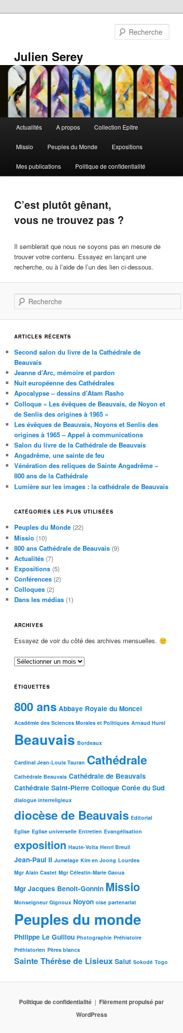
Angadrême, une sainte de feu (59, 455)
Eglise (22, 831)
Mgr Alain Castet (35, 872)
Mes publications (38, 166)
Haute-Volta (83, 847)
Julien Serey (48, 56)
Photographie (94, 937)
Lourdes (129, 860)
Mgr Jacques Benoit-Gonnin (58, 888)
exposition (40, 845)
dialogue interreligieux (43, 800)
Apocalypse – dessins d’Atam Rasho (69, 393)
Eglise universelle (54, 831)
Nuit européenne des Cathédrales (64, 382)
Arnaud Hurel (148, 722)
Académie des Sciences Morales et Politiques (71, 722)
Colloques (29, 589)
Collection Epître (116, 127)
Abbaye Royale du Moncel (100, 708)
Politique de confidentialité (110, 166)
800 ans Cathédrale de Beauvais (62, 548)
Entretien (90, 831)
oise (101, 902)
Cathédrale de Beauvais (107, 776)
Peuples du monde (77, 919)
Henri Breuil (115, 847)
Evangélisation (123, 831)
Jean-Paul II (33, 859)
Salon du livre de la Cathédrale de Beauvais (80, 444)
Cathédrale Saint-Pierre (51, 787)
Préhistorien (29, 949)
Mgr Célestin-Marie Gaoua (91, 872)
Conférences (33, 579)
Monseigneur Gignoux (42, 902)
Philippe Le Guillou (44, 937)
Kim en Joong (98, 860)
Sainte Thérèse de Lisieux (63, 960)
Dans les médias (39, 599)
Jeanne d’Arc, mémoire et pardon (64, 372)
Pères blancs (63, 949)
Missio (24, 146)
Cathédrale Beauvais (40, 776)
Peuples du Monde (72, 146)
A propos (68, 127)
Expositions (127, 146)
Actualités (29, 127)
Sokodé (143, 962)
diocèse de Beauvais (71, 815)
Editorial (141, 817)
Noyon (83, 901)
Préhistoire (128, 937)
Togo (161, 962)
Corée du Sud (143, 787)
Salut (123, 961)
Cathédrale (117, 759)
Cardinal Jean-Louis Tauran (49, 762)
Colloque (105, 787)
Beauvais (44, 739)
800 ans (35, 706)
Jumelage (66, 860)
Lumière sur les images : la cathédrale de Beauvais (91, 486)
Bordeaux (89, 742)
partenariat (122, 902)
